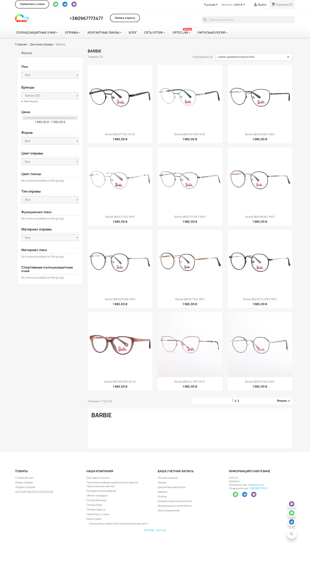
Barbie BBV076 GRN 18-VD (189, 134)
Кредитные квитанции (171, 487)
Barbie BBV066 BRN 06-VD (120, 381)
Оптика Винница (96, 500)
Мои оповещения (168, 510)
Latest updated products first (254, 57)
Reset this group (31, 101)
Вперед (284, 401)
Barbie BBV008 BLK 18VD (260, 216)
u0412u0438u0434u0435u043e (34, 491)
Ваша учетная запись (176, 471)
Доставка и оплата (97, 477)
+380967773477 (258, 488)
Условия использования (101, 491)
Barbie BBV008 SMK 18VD (120, 299)
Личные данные (168, 477)
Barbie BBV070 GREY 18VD (190, 216)
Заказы (162, 482)
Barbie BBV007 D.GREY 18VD (260, 299)
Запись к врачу (125, 18)
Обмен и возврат (97, 495)
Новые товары (24, 482)
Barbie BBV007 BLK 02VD (260, 381)
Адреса (162, 491)
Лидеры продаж (25, 487)
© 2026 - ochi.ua (155, 530)
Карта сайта (93, 519)
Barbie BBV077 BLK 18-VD (120, 134)
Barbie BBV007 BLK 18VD (190, 299)
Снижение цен (24, 477)
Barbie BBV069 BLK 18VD (260, 134)
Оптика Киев (94, 505)
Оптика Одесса (95, 509)
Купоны (162, 496)
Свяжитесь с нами (32, 4)
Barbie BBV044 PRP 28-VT (189, 381)
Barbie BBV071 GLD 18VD (120, 216)
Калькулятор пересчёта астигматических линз (117, 523)
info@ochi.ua (256, 484)
